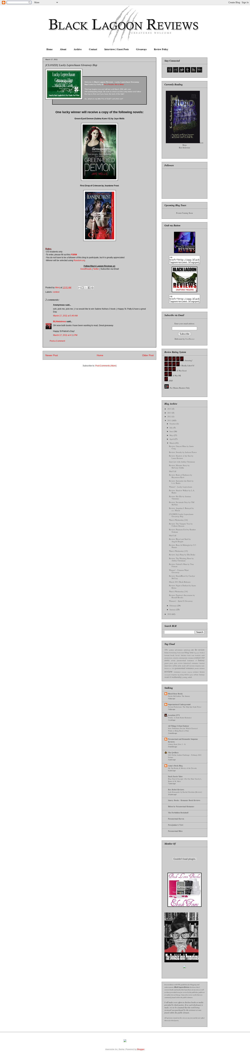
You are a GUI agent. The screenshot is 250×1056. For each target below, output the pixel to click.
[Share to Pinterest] (92, 287)
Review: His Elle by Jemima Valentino (180, 497)
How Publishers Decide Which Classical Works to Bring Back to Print (183, 729)
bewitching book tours (176, 653)
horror (202, 663)
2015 (169, 409)
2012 (169, 416)
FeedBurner (190, 339)
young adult (187, 677)
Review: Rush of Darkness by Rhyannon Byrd (180, 476)
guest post (168, 663)
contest (56, 292)
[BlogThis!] (82, 287)
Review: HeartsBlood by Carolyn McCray (182, 577)
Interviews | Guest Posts (116, 49)
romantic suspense (186, 672)
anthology (187, 650)
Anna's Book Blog (175, 765)
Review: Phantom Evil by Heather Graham (182, 530)
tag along (181, 675)
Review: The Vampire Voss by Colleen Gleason (181, 524)
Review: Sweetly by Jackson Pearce (183, 452)
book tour (190, 655)
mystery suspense (195, 666)
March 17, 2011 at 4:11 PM (65, 335)
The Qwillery (173, 752)
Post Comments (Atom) (105, 366)
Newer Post (51, 355)
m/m (179, 665)
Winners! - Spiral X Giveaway (181, 601)
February (173, 605)
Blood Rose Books (175, 693)
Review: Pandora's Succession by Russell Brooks (182, 596)
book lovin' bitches (178, 655)
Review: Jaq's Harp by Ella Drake (182, 554)
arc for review (198, 649)
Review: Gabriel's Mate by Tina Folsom (181, 565)
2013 (169, 412)
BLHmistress (59, 321)
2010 (169, 614)
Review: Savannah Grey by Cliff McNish (181, 503)
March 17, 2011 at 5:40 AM (65, 316)
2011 (169, 420)
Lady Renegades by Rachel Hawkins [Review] (185, 792)
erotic (167, 660)
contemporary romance (186, 658)
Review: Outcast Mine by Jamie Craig (181, 447)
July (171, 427)
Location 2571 (174, 715)
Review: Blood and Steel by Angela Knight (180, 540)
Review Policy (161, 49)
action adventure (176, 649)
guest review (178, 663)
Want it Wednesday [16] (178, 520)
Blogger (140, 1049)
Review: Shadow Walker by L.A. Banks (182, 491)
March (172, 443)
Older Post (148, 355)
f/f (196, 660)
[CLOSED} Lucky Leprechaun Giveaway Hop (181, 515)
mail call (185, 665)
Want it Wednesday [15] (178, 551)
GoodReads (85, 269)
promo (197, 668)
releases (202, 668)
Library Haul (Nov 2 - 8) (177, 744)
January (173, 609)
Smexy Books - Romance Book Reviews (184, 800)
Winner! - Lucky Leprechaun (180, 487)
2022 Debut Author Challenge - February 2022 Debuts (184, 756)
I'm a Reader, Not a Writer (114, 84)
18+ (166, 649)
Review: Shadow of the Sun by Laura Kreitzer (181, 456)
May (172, 435)
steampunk (167, 675)
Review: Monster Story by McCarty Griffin (179, 466)
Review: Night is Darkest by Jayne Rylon (182, 586)
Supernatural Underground (179, 704)
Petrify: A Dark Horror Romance (180, 717)
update (191, 675)
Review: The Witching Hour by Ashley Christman (181, 559)
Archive (78, 49)
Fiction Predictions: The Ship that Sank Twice (184, 707)
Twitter (96, 269)
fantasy (201, 660)
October (173, 423)
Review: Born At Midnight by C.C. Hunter (182, 546)
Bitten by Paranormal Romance (181, 806)
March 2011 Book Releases (179, 582)
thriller (186, 675)
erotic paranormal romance (182, 660)
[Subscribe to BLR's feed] (193, 71)
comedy (175, 658)
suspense (174, 675)
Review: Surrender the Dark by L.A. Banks (181, 482)
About (63, 49)
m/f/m (174, 665)
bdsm (166, 652)
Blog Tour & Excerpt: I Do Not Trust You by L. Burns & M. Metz (185, 780)
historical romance (191, 663)
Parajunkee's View (175, 825)
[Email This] (79, 287)
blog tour (189, 652)
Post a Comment (57, 341)
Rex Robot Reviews (176, 789)
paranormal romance (184, 668)
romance (177, 671)
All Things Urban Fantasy (178, 726)
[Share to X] (86, 287)
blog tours (196, 653)
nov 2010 (171, 668)
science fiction (199, 671)
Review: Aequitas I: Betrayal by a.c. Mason (181, 509)
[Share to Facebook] (89, 287)
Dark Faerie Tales (175, 776)
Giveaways (141, 49)
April (172, 439)
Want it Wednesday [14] (178, 591)
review (168, 671)
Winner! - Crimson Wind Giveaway (179, 571)
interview (168, 665)
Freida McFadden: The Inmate (179, 696)
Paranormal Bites (175, 831)
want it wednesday (173, 677)
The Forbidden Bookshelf (178, 812)
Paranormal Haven (176, 818)
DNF (203, 658)
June (172, 431)
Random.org (79, 260)
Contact (93, 49)
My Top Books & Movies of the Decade (182, 768)
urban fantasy (199, 674)
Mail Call (172, 471)
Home (49, 49)
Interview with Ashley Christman (182, 461)
